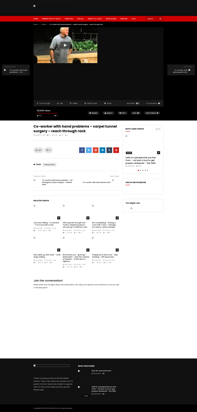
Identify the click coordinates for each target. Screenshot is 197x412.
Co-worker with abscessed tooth (96, 182)
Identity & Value (95, 19)
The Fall (80, 19)
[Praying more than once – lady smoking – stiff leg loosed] (105, 244)
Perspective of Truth (51, 19)
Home (35, 19)
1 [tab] (138, 170)
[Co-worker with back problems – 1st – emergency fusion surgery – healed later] (37, 182)
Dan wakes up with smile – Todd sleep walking (47, 256)
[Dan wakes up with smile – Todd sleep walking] (47, 244)
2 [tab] (140, 170)
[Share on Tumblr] (109, 150)
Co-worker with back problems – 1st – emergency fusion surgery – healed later (58, 182)
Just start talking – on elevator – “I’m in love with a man (46, 224)
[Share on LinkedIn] (102, 150)
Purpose (123, 19)
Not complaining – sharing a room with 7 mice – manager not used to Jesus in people (104, 225)
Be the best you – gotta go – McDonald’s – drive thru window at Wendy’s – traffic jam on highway (76, 258)
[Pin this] (116, 150)
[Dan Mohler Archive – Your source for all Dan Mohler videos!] (54, 8)
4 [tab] (145, 170)
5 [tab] (147, 170)
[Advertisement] (121, 7)
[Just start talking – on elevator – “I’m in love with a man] (47, 212)
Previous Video (40, 176)
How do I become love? (101, 371)
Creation (69, 19)
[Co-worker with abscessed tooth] (115, 182)
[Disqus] (76, 319)
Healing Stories (49, 165)
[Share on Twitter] (89, 150)
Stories (43, 24)
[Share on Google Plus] (95, 150)
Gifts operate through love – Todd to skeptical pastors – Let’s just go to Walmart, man (75, 225)
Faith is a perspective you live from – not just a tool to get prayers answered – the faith (141, 160)
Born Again (111, 19)
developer (39, 228)
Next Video (114, 176)
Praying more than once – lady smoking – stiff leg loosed (105, 256)
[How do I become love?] (83, 376)
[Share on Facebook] (82, 150)
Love (133, 19)
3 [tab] (143, 170)
